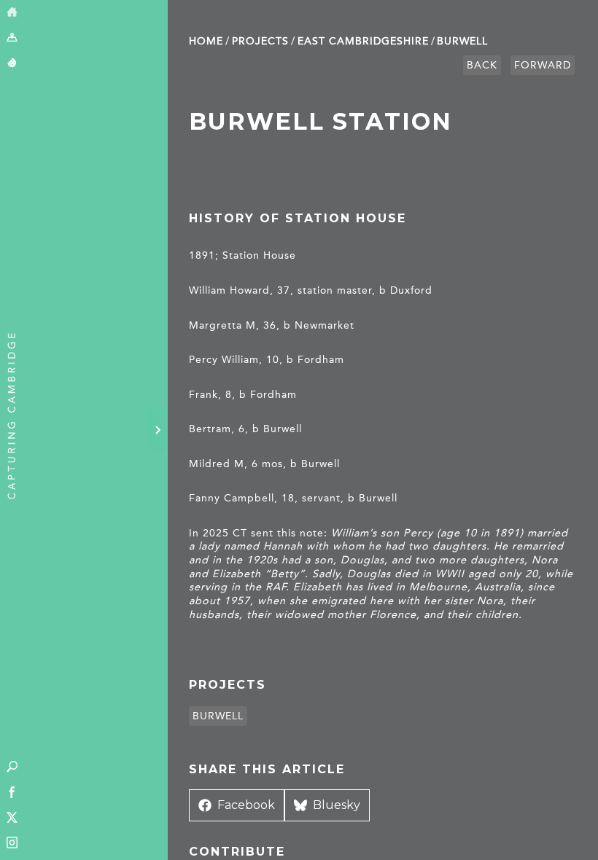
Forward (542, 65)
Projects (260, 41)
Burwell (462, 41)
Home (206, 41)
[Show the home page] (12, 13)
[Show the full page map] (12, 38)
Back (482, 65)
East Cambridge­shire (363, 41)
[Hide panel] (157, 430)
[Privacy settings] (12, 64)
